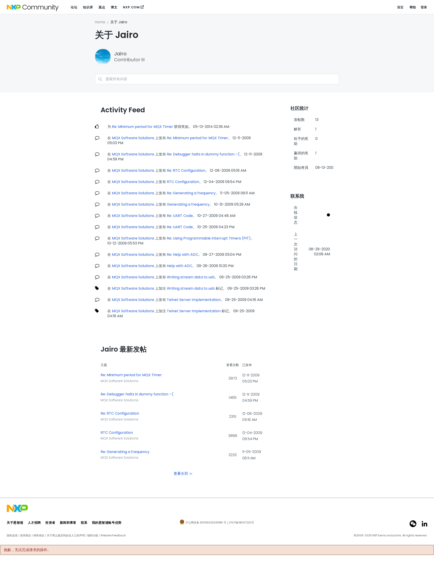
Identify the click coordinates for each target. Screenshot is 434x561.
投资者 (50, 522)
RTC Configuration (183, 181)
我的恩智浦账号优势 (107, 522)
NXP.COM (131, 7)
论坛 (74, 7)
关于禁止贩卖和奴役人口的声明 (66, 535)
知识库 (88, 7)
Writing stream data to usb (191, 277)
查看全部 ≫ (183, 473)
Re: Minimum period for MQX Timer (142, 126)
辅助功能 (92, 535)
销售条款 (38, 535)
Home (100, 22)
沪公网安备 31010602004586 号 (206, 522)
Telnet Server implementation (194, 299)
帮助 (413, 7)
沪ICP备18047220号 (241, 522)
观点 (102, 7)
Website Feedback (113, 535)
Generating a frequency (188, 204)
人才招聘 (34, 522)
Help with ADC (179, 265)
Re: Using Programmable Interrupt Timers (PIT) (209, 238)
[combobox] (217, 79)
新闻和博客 (68, 522)
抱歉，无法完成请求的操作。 (27, 549)
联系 (84, 522)
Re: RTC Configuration (186, 170)
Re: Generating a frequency (191, 193)
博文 (114, 7)
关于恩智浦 (15, 522)
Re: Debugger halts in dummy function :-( (203, 154)
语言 (400, 7)
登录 (424, 7)
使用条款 (25, 535)
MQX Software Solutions (133, 138)
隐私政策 (12, 535)
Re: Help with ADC (182, 254)
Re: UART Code (180, 215)
